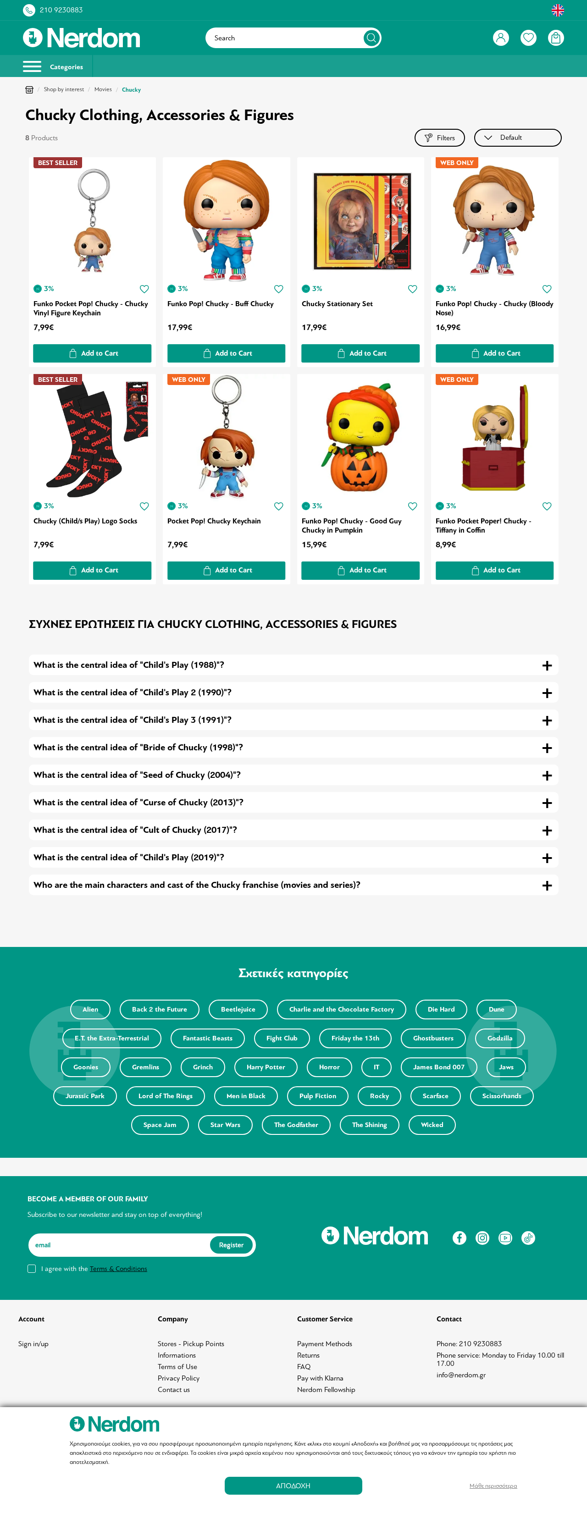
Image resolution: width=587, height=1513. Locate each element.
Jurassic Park (85, 1096)
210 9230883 (61, 10)
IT (376, 1067)
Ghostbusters (433, 1038)
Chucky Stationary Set (337, 303)
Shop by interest (64, 89)
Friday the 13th (355, 1038)
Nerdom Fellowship (326, 1390)
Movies (103, 89)
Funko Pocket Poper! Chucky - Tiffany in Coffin (484, 526)
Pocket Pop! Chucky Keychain (214, 521)
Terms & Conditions (118, 1269)
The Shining (369, 1125)
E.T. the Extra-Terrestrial (112, 1038)
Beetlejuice (238, 1009)
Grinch (203, 1067)
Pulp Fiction (317, 1096)
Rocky (379, 1096)
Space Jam (160, 1125)
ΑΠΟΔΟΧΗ (293, 1485)
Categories (65, 67)
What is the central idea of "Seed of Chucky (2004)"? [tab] (137, 775)
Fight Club (282, 1038)
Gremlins (145, 1067)
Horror (329, 1067)
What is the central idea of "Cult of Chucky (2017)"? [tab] (135, 830)
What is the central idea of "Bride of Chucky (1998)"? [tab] (138, 747)
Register (231, 1245)
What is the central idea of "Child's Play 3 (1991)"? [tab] (132, 720)
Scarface (436, 1096)
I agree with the (94, 1269)
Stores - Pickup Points (191, 1344)
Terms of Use (177, 1367)
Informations (177, 1355)
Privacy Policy (178, 1378)
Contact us (174, 1390)
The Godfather (296, 1125)
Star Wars (225, 1125)
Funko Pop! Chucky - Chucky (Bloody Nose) (495, 308)
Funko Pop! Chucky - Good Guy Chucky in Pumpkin (352, 526)
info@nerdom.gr (461, 1375)
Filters (446, 138)
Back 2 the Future (159, 1009)
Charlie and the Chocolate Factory (341, 1009)
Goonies (85, 1067)
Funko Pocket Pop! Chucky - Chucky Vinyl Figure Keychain (90, 308)
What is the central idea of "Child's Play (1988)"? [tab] (128, 665)
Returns (308, 1355)
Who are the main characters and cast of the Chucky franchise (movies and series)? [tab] (196, 885)
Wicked (432, 1125)
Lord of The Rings (165, 1096)
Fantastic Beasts (208, 1038)
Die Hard (441, 1009)
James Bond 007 (439, 1067)
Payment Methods (324, 1344)
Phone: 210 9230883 (469, 1344)
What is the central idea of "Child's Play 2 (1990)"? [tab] (132, 692)
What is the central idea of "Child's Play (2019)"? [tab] (128, 857)
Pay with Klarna (320, 1378)
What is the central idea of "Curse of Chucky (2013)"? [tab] (138, 802)
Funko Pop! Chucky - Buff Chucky (220, 303)
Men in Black (246, 1096)
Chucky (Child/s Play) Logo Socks (85, 521)
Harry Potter (266, 1067)
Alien (90, 1009)
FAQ (304, 1367)
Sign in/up (33, 1344)
